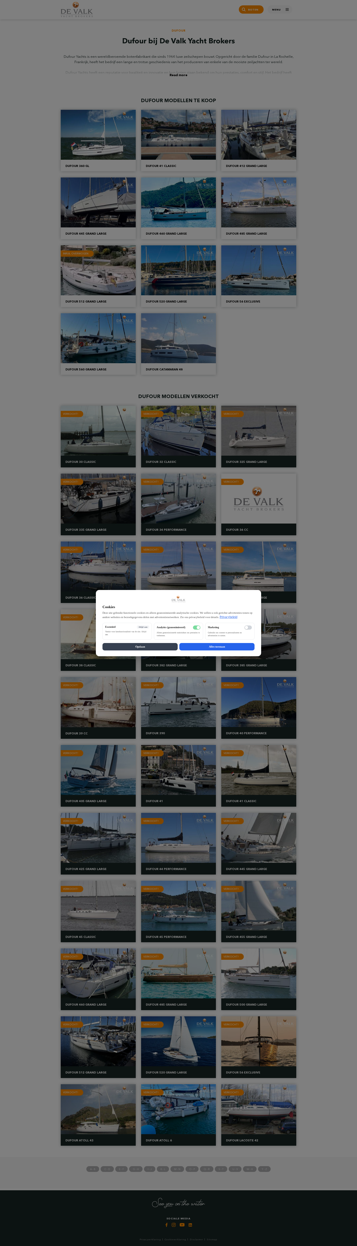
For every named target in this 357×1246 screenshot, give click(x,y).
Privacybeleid (228, 617)
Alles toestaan (217, 646)
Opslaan (140, 646)
